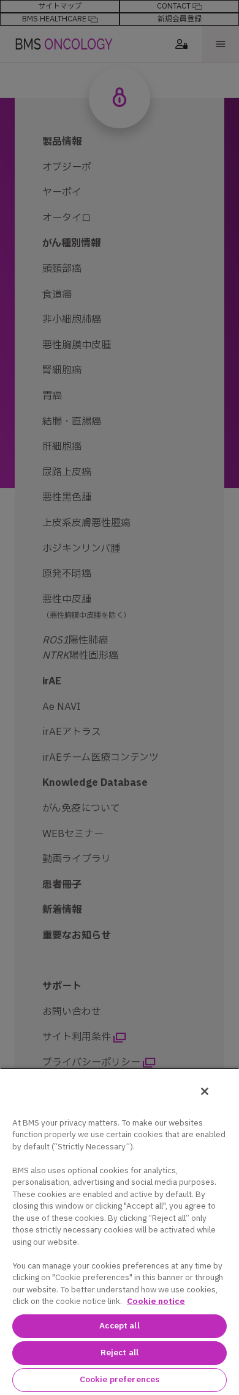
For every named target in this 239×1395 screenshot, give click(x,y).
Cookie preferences (119, 1380)
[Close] (204, 1091)
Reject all (119, 1353)
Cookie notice (156, 1301)
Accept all (119, 1326)
